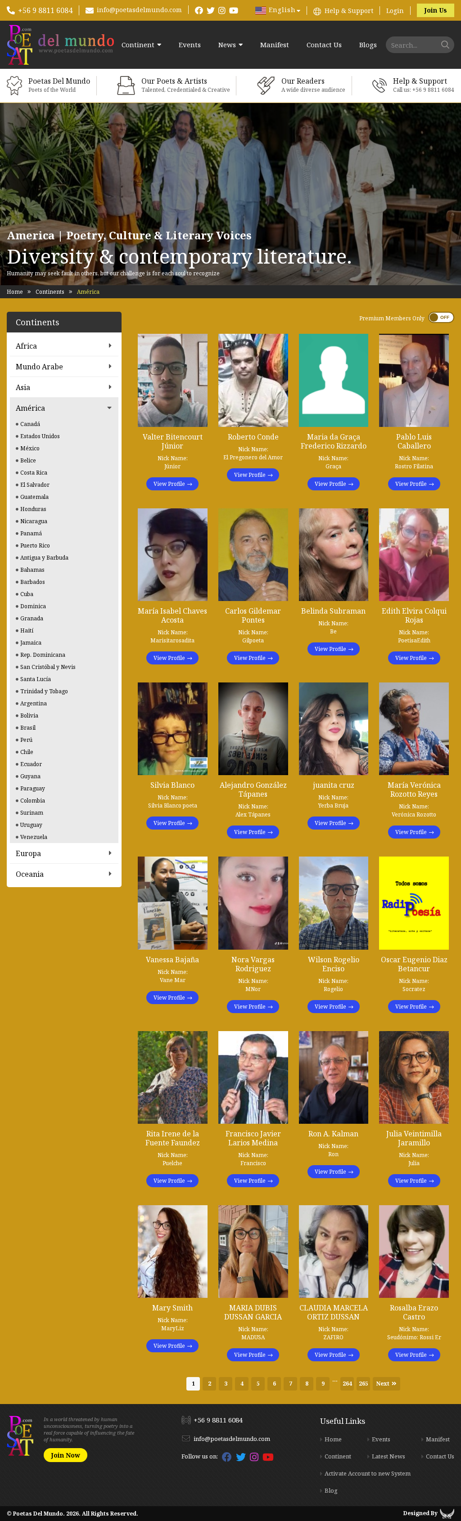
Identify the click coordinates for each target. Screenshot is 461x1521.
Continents (50, 292)
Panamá (31, 533)
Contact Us (324, 44)
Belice (28, 460)
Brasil (28, 727)
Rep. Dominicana (42, 655)
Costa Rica (33, 472)
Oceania (30, 874)
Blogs (368, 44)
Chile (26, 752)
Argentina (33, 703)
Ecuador (31, 764)
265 (363, 1383)
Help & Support (349, 10)
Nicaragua (33, 521)
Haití (26, 630)
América (30, 408)
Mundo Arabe (39, 367)
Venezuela (33, 837)
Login (395, 10)
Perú (26, 740)
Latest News (388, 1456)
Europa (28, 853)
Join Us (435, 10)
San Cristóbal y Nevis (48, 667)
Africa (26, 346)
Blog (331, 1490)
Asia (23, 387)
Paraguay (32, 788)
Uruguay (31, 825)
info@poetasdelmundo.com (139, 9)
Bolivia (29, 715)
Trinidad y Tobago (44, 691)
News (227, 44)
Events (190, 44)
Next (382, 1383)
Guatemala (34, 497)
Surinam (31, 813)
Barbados (32, 582)
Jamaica (30, 642)
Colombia (32, 800)
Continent (138, 44)
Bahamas (32, 570)
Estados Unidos (40, 436)
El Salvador (35, 485)
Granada (31, 618)
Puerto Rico (35, 545)
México (30, 448)
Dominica (33, 606)
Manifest (274, 44)
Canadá (30, 424)
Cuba (26, 594)
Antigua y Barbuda (44, 557)
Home (15, 292)
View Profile (169, 484)
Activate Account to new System (368, 1473)
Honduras (33, 509)
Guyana (30, 776)
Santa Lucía (35, 679)
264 (347, 1383)
